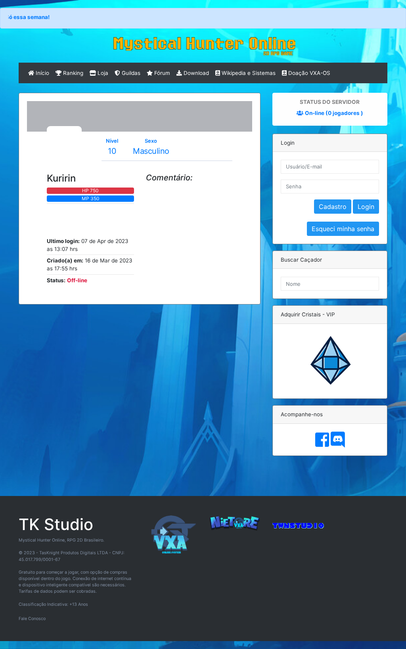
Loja (102, 73)
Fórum (161, 73)
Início (41, 73)
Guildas (130, 73)
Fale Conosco (32, 618)
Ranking (72, 73)
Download (195, 73)
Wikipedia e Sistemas (248, 73)
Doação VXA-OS (308, 73)
